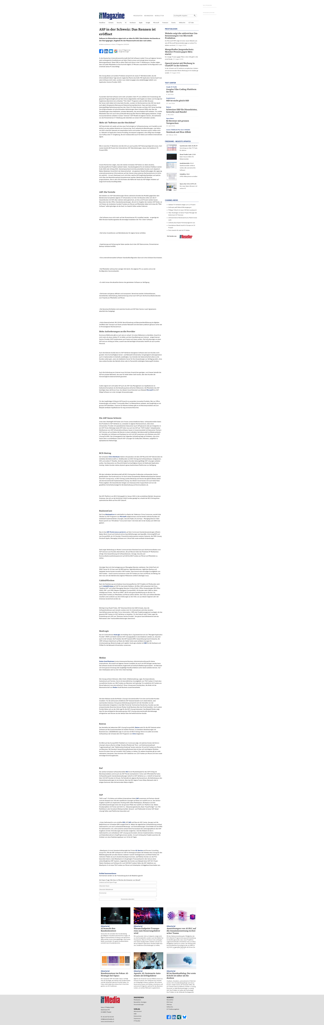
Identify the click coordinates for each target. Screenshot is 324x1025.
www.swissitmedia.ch (107, 1021)
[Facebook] (169, 1018)
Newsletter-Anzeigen (140, 1002)
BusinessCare (110, 514)
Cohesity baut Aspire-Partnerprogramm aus (181, 222)
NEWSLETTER (159, 16)
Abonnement (138, 1011)
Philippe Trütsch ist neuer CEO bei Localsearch (182, 210)
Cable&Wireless (108, 586)
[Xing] (179, 1018)
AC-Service (139, 850)
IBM (145, 643)
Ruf (127, 772)
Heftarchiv (170, 1007)
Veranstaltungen (139, 1004)
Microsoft (150, 390)
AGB (135, 1014)
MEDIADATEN (137, 16)
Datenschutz (137, 1016)
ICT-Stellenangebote (173, 1009)
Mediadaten (137, 1000)
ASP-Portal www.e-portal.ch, (116, 532)
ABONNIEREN (148, 16)
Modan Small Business (106, 661)
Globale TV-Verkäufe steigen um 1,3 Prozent (181, 204)
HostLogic (117, 635)
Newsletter (170, 1000)
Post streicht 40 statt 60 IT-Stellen (179, 230)
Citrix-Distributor (114, 457)
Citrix (134, 734)
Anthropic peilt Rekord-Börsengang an (179, 207)
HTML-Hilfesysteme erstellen (188, 176)
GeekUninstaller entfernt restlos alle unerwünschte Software (187, 168)
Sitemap (169, 1004)
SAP (137, 798)
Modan (115, 687)
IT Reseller (137, 1021)
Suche (175, 19)
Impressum (137, 1018)
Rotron (137, 727)
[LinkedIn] (174, 1018)
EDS (124, 822)
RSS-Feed (170, 1002)
